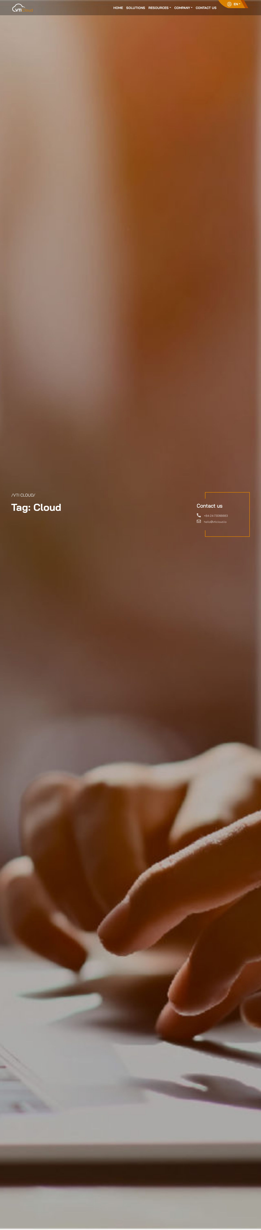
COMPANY (182, 8)
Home (118, 8)
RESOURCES (158, 8)
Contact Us (206, 8)
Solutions (135, 8)
